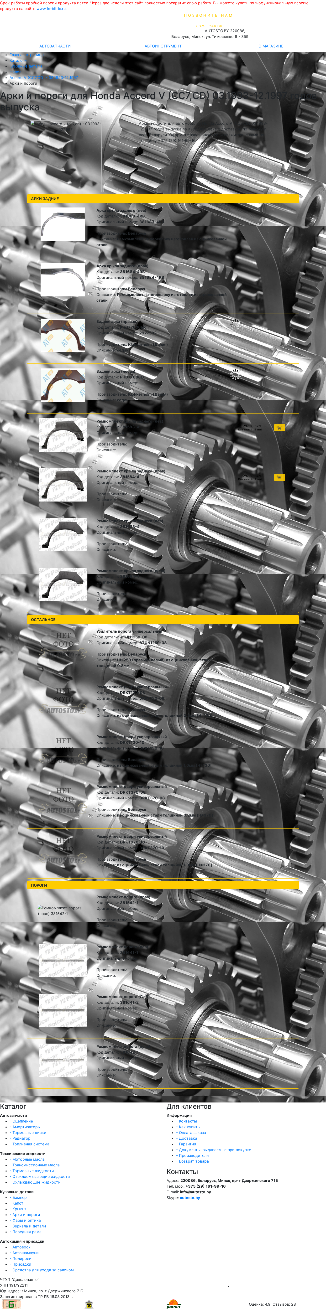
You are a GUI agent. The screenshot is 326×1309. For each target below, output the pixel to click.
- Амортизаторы (25, 1126)
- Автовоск (20, 1247)
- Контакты (186, 1121)
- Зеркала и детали (28, 1226)
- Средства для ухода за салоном (42, 1270)
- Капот (16, 1203)
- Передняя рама (26, 1231)
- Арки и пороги (25, 1214)
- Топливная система (29, 1144)
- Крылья (18, 1208)
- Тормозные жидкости (32, 1170)
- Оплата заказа (191, 1132)
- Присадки (20, 1264)
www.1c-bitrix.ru (51, 8)
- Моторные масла (27, 1159)
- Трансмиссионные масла (35, 1165)
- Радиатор (20, 1138)
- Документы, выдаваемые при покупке (213, 1149)
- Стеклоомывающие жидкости (40, 1176)
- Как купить (188, 1126)
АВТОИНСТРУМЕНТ (163, 46)
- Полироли (21, 1258)
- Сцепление (21, 1121)
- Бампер (18, 1197)
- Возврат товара (192, 1161)
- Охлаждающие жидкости (35, 1182)
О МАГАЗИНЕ (271, 46)
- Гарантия (186, 1144)
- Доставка (186, 1138)
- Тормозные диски (28, 1132)
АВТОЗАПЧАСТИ (55, 46)
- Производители (192, 1155)
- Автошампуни (24, 1252)
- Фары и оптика (25, 1220)
